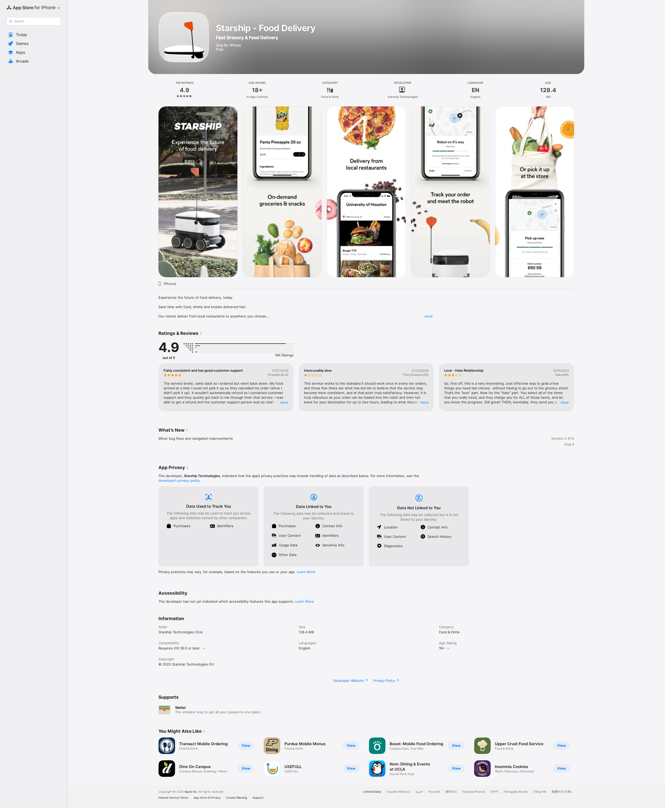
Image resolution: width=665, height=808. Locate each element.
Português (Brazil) (516, 791)
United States (372, 791)
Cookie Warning (236, 797)
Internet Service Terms (173, 797)
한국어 (494, 791)
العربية (419, 791)
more (428, 316)
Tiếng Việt (539, 791)
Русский (434, 791)
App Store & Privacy (207, 797)
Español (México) (398, 791)
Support (257, 797)
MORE (284, 402)
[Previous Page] (153, 192)
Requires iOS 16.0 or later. (179, 648)
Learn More (306, 572)
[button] (34, 35)
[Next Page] (579, 192)
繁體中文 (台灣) (561, 791)
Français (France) (473, 791)
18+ (442, 648)
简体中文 (451, 791)
